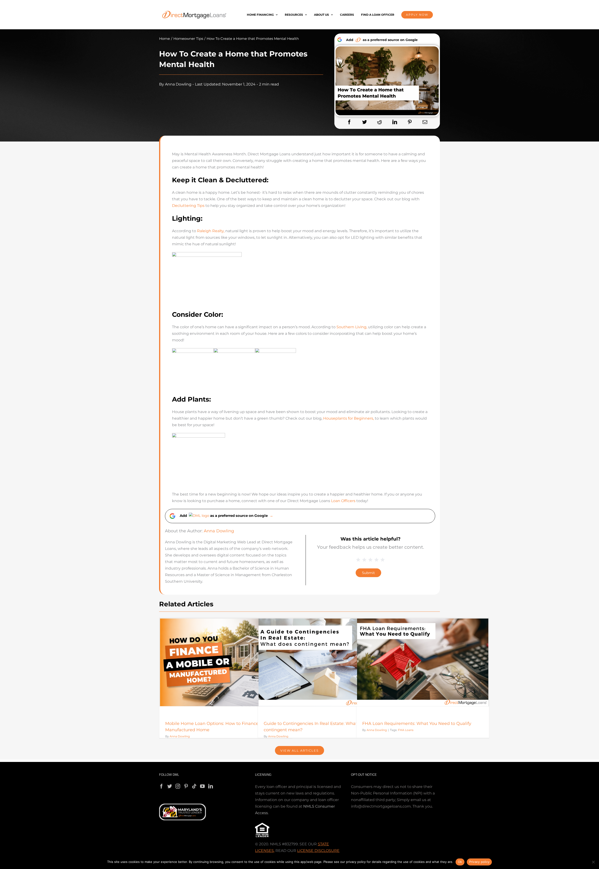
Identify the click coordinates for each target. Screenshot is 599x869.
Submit (368, 573)
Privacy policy (479, 862)
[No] (593, 862)
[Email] (425, 122)
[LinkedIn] (394, 122)
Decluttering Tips (188, 205)
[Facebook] (349, 122)
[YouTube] (202, 786)
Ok (460, 862)
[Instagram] (177, 786)
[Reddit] (379, 122)
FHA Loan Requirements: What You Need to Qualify (416, 723)
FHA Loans (405, 730)
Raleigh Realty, (210, 231)
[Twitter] (364, 122)
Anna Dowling (178, 84)
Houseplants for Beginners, (348, 418)
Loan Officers (343, 501)
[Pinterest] (409, 122)
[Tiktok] (194, 786)
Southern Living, (351, 327)
